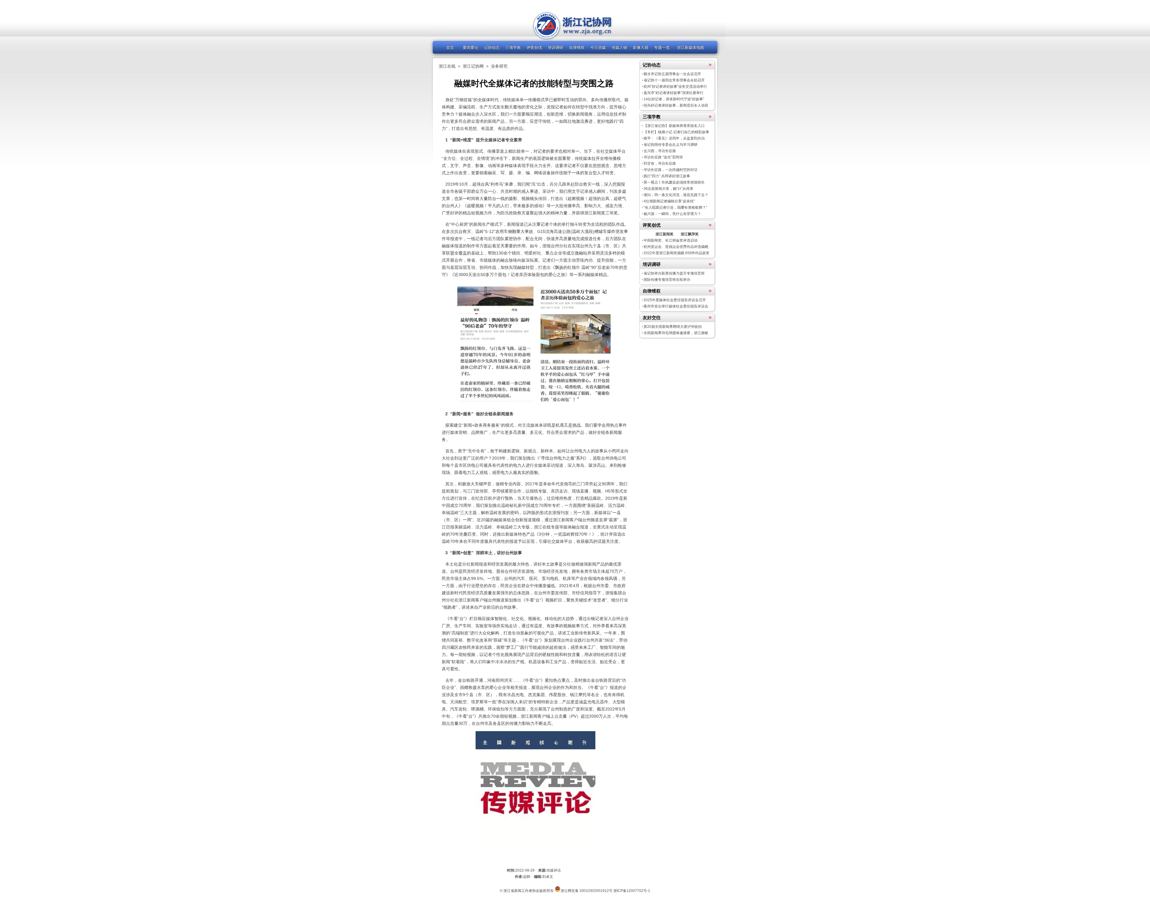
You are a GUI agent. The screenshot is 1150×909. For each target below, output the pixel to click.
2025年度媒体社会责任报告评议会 (675, 300)
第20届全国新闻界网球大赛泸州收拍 (673, 327)
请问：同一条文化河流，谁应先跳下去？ (676, 195)
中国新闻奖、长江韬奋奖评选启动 (670, 240)
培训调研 (555, 47)
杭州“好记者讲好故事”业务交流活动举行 (675, 86)
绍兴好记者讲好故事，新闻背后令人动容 (676, 105)
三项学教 (513, 47)
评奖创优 (534, 47)
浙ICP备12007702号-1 (631, 891)
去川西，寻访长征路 (660, 151)
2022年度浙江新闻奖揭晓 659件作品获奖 (676, 253)
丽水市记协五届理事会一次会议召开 (672, 74)
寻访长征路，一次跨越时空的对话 (670, 170)
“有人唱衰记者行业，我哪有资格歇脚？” (675, 207)
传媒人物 (619, 47)
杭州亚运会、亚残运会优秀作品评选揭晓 (676, 247)
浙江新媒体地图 (690, 47)
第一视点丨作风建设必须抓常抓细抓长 (674, 182)
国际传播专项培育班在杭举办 (667, 280)
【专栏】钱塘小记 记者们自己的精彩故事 (676, 132)
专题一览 (662, 47)
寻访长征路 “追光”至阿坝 (663, 157)
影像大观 (640, 47)
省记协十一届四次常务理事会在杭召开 (674, 80)
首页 (450, 47)
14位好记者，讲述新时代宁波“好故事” (674, 99)
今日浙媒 (598, 47)
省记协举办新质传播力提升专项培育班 (674, 273)
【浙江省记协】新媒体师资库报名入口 (674, 126)
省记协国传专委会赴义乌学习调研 (670, 145)
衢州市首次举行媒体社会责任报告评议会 (676, 306)
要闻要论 (470, 47)
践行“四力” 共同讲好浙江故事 (667, 176)
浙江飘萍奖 (690, 234)
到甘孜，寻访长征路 (660, 163)
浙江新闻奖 (665, 234)
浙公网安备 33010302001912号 (586, 891)
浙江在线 (447, 66)
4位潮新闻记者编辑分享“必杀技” (669, 201)
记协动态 (492, 47)
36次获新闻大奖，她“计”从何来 (668, 189)
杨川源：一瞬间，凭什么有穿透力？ (672, 214)
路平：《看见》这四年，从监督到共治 (674, 138)
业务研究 (499, 66)
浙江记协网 (473, 66)
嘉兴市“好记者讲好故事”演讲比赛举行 (673, 93)
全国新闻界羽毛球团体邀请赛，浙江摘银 (676, 333)
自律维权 (577, 47)
